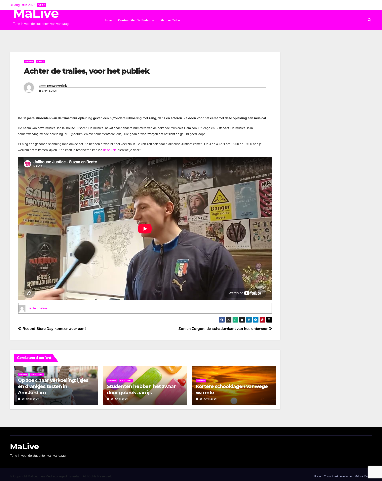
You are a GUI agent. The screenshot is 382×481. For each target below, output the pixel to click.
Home (108, 20)
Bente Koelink (57, 85)
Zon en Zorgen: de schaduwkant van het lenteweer (223, 329)
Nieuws (29, 61)
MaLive (36, 13)
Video (40, 61)
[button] (369, 20)
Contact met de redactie (136, 20)
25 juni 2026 (30, 398)
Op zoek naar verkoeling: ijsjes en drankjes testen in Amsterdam (53, 386)
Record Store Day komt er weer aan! (54, 329)
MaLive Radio (170, 20)
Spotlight (37, 374)
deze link (109, 150)
